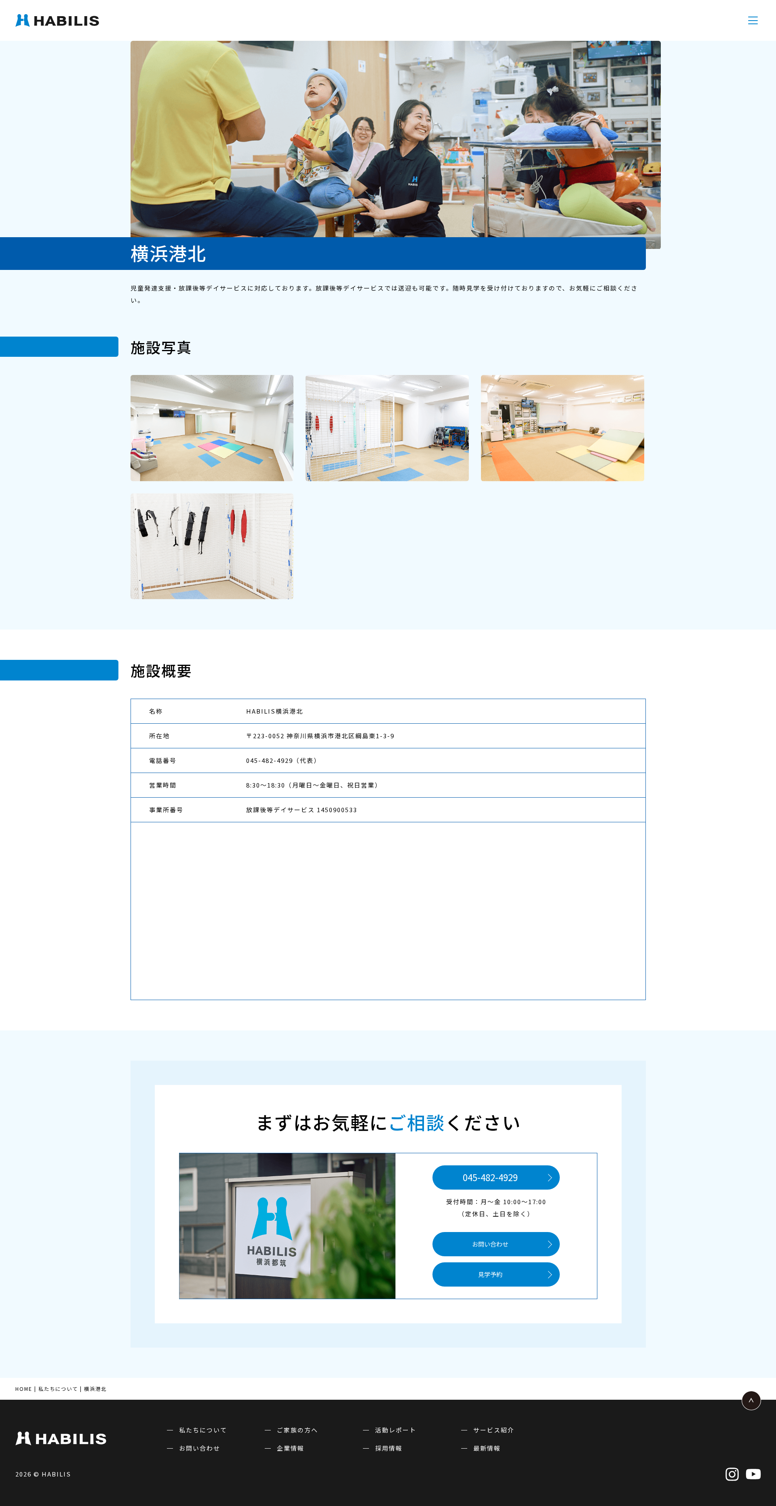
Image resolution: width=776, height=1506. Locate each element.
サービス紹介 (494, 1430)
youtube (753, 1474)
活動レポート (395, 1430)
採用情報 (389, 1448)
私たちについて (203, 1430)
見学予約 (490, 1274)
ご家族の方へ (297, 1430)
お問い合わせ (490, 1244)
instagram (732, 1474)
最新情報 (487, 1448)
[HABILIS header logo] (85, 20)
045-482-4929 (490, 1177)
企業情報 (290, 1448)
